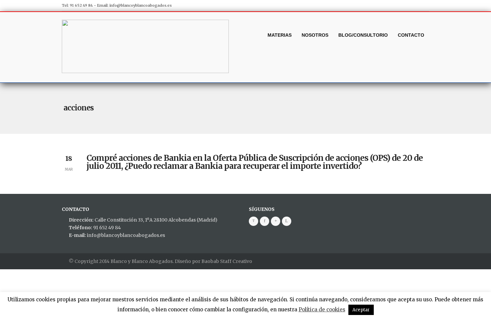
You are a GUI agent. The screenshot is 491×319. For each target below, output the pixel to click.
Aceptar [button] (361, 310)
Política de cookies (322, 309)
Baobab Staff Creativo (226, 261)
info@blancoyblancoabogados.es (141, 5)
